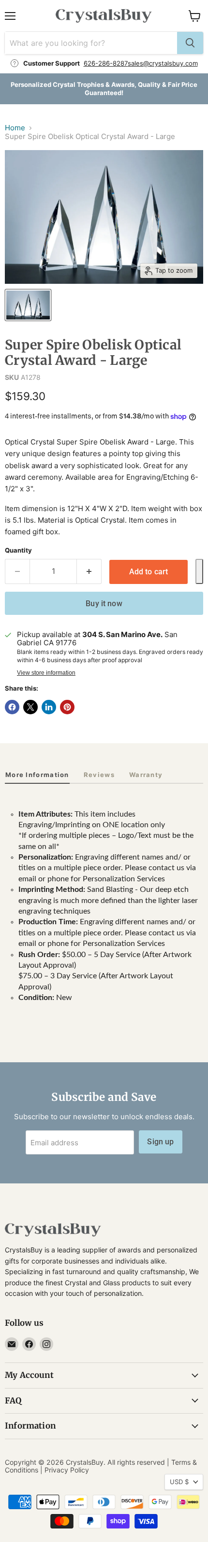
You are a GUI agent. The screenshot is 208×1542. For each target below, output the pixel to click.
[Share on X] (30, 707)
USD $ (179, 1482)
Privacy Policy (67, 1470)
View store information (46, 672)
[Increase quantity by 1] (89, 571)
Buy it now (104, 603)
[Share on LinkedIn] (49, 707)
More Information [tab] (37, 774)
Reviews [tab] (99, 774)
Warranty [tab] (146, 774)
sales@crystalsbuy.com (163, 63)
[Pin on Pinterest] (67, 707)
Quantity (18, 550)
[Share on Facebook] (12, 707)
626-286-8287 (106, 63)
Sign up (160, 1141)
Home (15, 128)
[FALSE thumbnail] (28, 305)
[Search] (190, 43)
